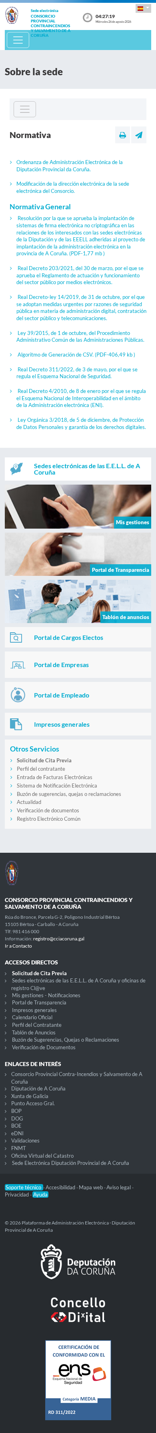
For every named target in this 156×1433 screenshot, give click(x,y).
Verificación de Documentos (44, 1047)
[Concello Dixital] (78, 1316)
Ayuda (40, 1194)
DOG (17, 1118)
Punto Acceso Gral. (33, 1103)
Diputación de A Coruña (38, 1088)
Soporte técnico (24, 1187)
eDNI (17, 1133)
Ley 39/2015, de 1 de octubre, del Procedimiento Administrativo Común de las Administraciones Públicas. (80, 336)
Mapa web (91, 1187)
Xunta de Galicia (29, 1096)
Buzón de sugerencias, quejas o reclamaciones (69, 794)
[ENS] (78, 1386)
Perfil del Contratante (37, 1025)
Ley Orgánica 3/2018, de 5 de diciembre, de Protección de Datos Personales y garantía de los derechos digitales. (81, 423)
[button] (143, 8)
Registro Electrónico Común (48, 819)
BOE (16, 1125)
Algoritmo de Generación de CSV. (76, 354)
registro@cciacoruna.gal (58, 939)
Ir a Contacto (18, 946)
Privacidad (17, 1194)
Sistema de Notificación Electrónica (57, 785)
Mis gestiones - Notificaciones (46, 995)
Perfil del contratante (41, 769)
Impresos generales (34, 1010)
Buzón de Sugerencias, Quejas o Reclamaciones (65, 1039)
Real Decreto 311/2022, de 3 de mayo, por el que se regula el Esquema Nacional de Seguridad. (77, 373)
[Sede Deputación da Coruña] (78, 1268)
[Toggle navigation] (18, 40)
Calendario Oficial (32, 1017)
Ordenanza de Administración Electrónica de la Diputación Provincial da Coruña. (69, 165)
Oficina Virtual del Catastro (42, 1155)
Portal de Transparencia (39, 1002)
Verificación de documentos (48, 810)
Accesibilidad (61, 1187)
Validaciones (25, 1140)
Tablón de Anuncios (34, 1032)
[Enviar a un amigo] (138, 134)
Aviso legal (119, 1187)
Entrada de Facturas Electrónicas (54, 777)
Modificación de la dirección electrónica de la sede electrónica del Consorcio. (72, 187)
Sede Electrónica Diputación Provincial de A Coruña (70, 1163)
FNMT (18, 1148)
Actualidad (29, 802)
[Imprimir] (122, 134)
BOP (16, 1111)
